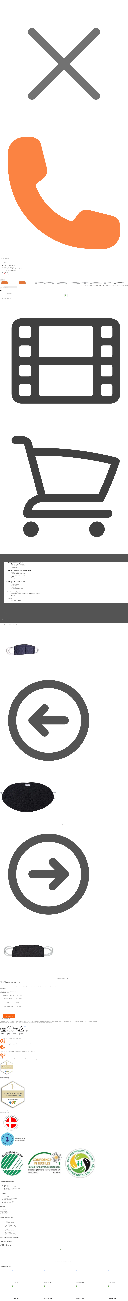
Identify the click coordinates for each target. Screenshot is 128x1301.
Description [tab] (7, 1018)
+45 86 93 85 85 (5, 258)
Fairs (6, 1221)
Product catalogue (8, 293)
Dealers (6, 262)
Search (2, 287)
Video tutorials (7, 298)
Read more (3, 988)
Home (1, 624)
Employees (7, 264)
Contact (6, 272)
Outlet (5, 624)
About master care (9, 265)
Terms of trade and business (16, 269)
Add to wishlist (9, 1016)
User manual (3, 1011)
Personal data (11, 270)
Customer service (9, 267)
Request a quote (8, 424)
